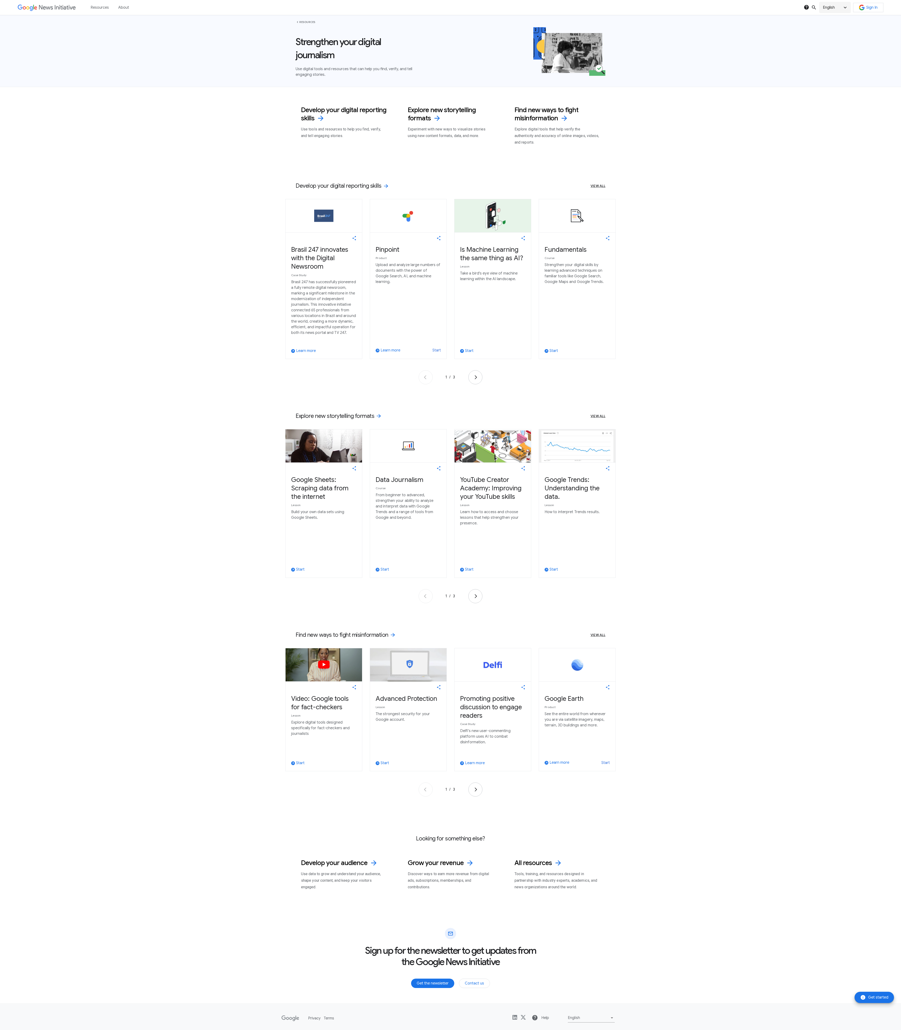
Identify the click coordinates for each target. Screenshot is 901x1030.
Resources (307, 22)
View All (598, 186)
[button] (835, 7)
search (814, 7)
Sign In (872, 7)
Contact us (474, 983)
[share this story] (354, 238)
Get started (874, 997)
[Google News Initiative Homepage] (47, 7)
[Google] (290, 1018)
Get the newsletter (433, 983)
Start (436, 350)
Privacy (314, 1018)
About (123, 7)
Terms (329, 1018)
